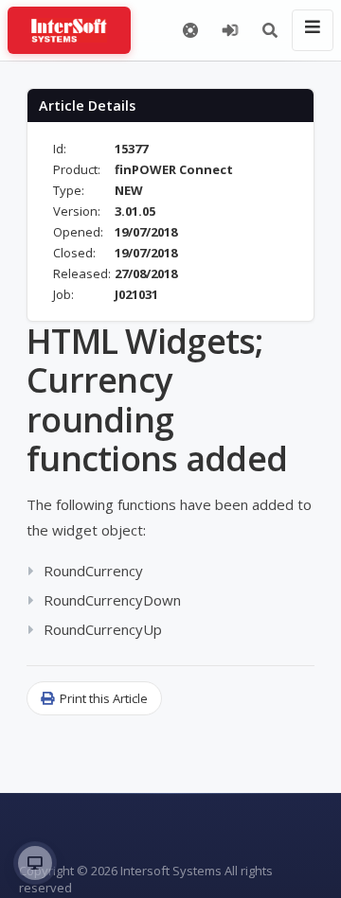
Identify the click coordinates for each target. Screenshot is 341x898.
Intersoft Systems (171, 870)
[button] (270, 30)
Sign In (230, 30)
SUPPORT (190, 30)
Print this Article (104, 698)
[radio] (35, 863)
